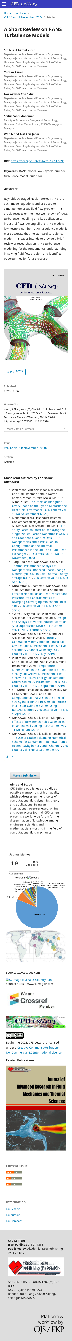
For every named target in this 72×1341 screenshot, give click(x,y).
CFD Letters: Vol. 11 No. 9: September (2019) (39, 684)
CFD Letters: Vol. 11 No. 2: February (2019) (37, 628)
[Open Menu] (4, 4)
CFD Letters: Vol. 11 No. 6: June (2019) (39, 728)
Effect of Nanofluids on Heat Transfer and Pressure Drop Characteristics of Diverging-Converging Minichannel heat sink (40, 600)
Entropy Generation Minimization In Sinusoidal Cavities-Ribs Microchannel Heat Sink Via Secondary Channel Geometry (39, 644)
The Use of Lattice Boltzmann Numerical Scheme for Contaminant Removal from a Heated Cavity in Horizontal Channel (39, 742)
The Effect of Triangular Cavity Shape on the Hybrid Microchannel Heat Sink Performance (40, 506)
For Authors (13, 1215)
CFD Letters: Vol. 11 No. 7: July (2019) (35, 652)
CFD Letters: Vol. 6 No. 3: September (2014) (40, 748)
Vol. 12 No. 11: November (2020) (23, 17)
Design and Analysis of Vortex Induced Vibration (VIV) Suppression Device (39, 622)
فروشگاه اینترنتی (4, 760)
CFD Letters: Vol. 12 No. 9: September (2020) (39, 512)
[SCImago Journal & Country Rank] (29, 980)
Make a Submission (25, 775)
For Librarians (14, 1221)
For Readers (13, 1209)
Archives (21, 13)
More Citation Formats (20, 429)
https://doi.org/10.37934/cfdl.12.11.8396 (37, 161)
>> (12, 756)
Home (7, 13)
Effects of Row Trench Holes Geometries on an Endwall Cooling (38, 724)
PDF (16, 372)
